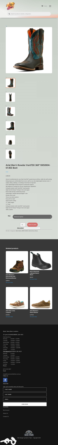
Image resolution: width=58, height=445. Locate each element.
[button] (6, 26)
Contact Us (6, 416)
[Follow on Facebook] (5, 380)
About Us (5, 413)
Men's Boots (18, 230)
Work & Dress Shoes (33, 230)
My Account (6, 410)
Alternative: (20, 228)
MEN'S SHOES (25, 230)
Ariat (7, 172)
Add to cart (32, 224)
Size (9, 216)
